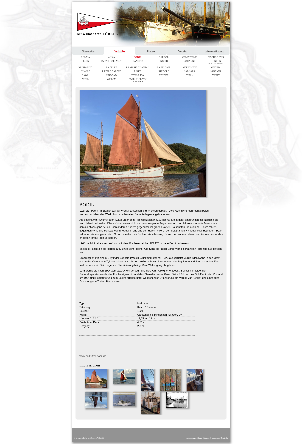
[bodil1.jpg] (96, 386)
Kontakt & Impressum (211, 438)
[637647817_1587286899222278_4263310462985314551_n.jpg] (177, 406)
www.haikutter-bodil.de (92, 356)
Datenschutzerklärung (194, 438)
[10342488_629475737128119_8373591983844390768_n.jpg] (124, 382)
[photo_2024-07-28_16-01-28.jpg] (147, 390)
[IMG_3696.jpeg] (96, 407)
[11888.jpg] (150, 413)
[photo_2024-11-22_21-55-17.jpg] (194, 390)
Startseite (224, 438)
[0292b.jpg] (124, 405)
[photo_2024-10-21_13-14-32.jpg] (170, 390)
